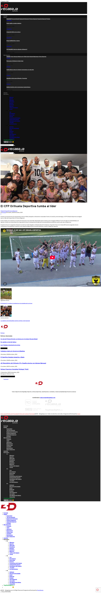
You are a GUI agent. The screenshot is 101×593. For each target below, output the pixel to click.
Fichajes (9, 436)
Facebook (6, 379)
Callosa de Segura (13, 107)
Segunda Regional (11, 434)
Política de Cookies (23, 414)
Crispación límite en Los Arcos (13, 32)
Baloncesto (10, 443)
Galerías (5, 92)
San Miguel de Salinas (14, 137)
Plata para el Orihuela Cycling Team (15, 61)
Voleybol (9, 446)
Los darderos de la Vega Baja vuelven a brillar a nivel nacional (15, 320)
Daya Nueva (12, 113)
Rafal (10, 129)
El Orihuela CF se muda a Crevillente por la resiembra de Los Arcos (16, 303)
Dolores (11, 116)
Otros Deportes (11, 449)
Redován (11, 131)
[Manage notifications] (97, 590)
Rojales (11, 132)
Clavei (78, 414)
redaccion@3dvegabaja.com (47, 397)
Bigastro (11, 106)
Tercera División (11, 430)
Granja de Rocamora (14, 119)
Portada (5, 16)
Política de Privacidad (12, 414)
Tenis (8, 440)
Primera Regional (12, 211)
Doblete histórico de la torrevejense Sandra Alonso (18, 87)
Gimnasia (9, 442)
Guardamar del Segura (14, 121)
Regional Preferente (12, 432)
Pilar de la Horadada (14, 128)
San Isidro (11, 135)
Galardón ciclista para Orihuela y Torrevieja (17, 78)
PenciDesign (40, 590)
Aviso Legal (3, 414)
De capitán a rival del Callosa (8, 342)
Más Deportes (7, 55)
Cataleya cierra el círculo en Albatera (13, 351)
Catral (10, 109)
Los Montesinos (13, 124)
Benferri (11, 103)
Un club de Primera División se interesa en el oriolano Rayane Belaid (19, 339)
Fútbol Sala (10, 445)
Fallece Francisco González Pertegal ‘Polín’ (15, 369)
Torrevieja (11, 138)
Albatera (11, 97)
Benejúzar (11, 101)
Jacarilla (11, 122)
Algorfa (11, 98)
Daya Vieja (11, 115)
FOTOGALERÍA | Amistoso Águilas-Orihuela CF (17, 49)
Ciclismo (8, 58)
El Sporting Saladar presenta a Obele (12, 357)
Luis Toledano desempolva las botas (10, 345)
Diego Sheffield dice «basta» (13, 40)
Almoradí (11, 100)
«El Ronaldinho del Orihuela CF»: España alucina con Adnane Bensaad (23, 363)
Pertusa (4, 212)
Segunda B (9, 20)
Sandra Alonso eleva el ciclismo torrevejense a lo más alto (20, 69)
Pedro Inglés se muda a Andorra (14, 23)
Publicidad (31, 414)
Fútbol (5, 17)
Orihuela (11, 126)
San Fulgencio (12, 134)
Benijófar (11, 104)
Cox (10, 112)
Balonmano (10, 448)
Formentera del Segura (14, 118)
